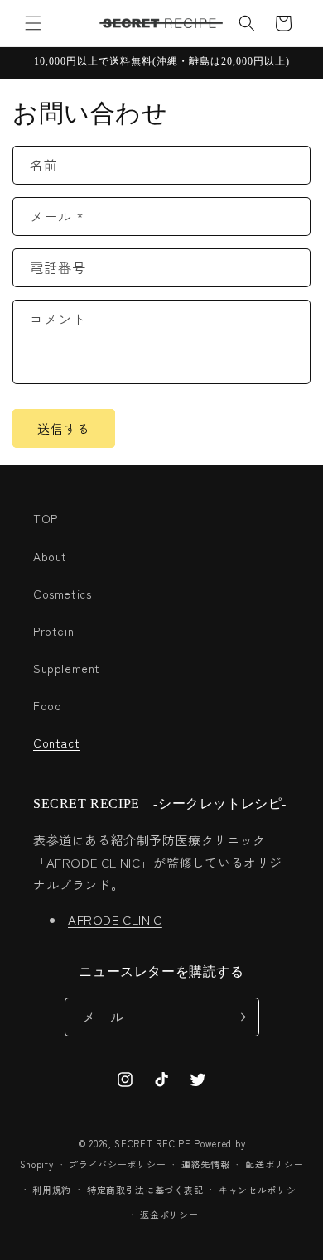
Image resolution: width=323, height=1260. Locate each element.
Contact (56, 742)
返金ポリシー (169, 1214)
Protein (53, 631)
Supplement (66, 668)
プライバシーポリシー (117, 1164)
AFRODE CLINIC (115, 919)
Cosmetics (62, 593)
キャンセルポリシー (262, 1189)
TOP (45, 518)
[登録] (240, 1017)
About (50, 556)
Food (47, 705)
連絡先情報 (205, 1164)
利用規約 (51, 1189)
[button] (33, 23)
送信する (63, 428)
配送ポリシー (274, 1164)
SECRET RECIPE (152, 1143)
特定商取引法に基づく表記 (145, 1189)
